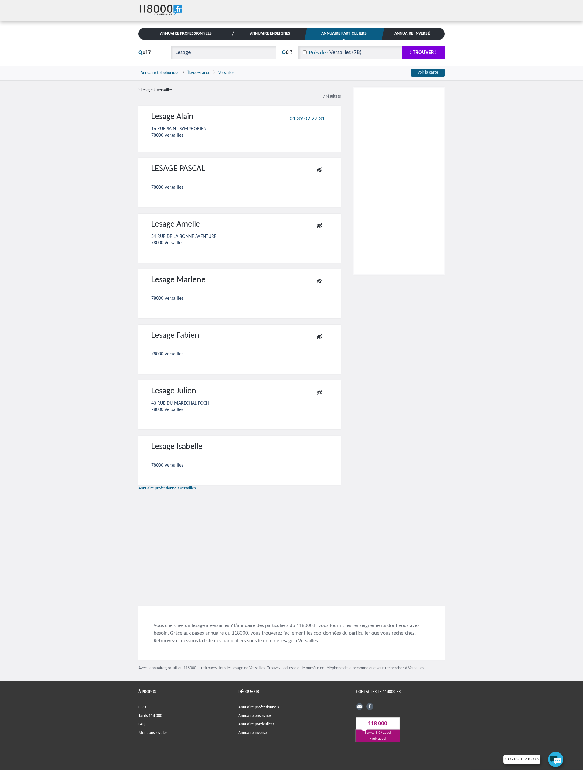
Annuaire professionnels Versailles (167, 488)
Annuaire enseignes (254, 716)
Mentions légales (152, 733)
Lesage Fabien (175, 335)
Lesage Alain (172, 117)
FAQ (141, 724)
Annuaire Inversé (412, 34)
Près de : (319, 53)
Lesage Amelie (175, 224)
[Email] (359, 706)
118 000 (377, 723)
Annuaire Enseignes (270, 34)
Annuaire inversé (252, 733)
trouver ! (425, 52)
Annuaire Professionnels (186, 34)
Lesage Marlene (178, 280)
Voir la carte (428, 72)
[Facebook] (369, 706)
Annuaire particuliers (256, 724)
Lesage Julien (173, 391)
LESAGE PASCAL (178, 169)
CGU (142, 707)
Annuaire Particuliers (344, 34)
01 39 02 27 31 (307, 118)
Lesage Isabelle (177, 447)
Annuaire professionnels (258, 707)
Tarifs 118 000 (150, 716)
